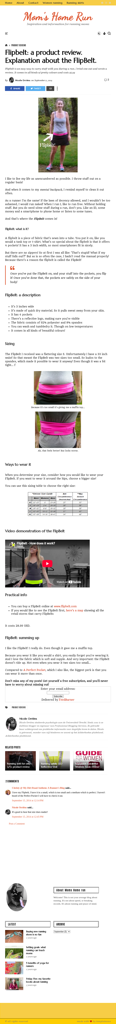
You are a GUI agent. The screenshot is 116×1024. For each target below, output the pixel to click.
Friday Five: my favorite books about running (38, 980)
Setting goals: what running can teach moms (36, 950)
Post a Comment (17, 823)
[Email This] (50, 88)
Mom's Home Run (58, 16)
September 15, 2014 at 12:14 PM (27, 800)
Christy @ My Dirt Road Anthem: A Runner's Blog (38, 788)
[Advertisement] (58, 853)
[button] (99, 33)
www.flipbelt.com (65, 606)
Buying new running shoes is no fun (36, 933)
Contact (33, 2)
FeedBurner (66, 699)
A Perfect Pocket (34, 670)
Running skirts (75, 2)
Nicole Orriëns (19, 807)
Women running (53, 2)
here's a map (74, 610)
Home (8, 2)
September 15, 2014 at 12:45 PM (27, 816)
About (20, 2)
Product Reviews (18, 45)
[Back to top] (108, 1016)
